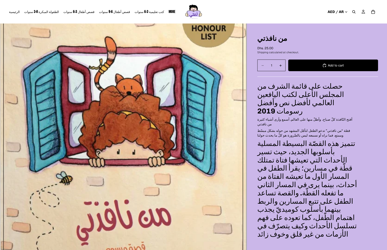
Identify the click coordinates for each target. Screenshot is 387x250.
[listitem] (172, 11)
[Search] (354, 12)
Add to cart (336, 65)
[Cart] (373, 12)
